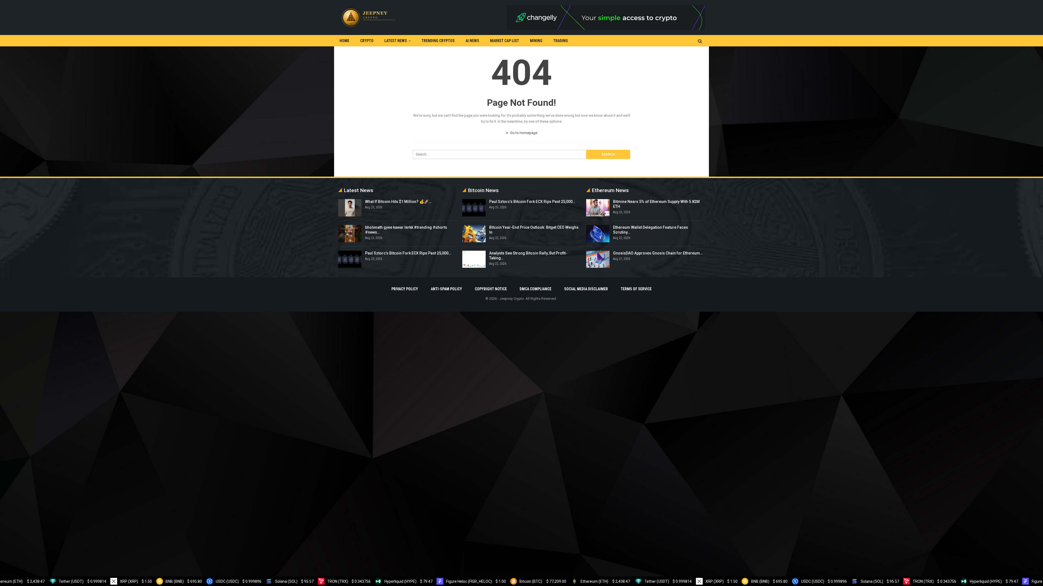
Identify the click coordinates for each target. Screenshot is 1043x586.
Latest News (395, 41)
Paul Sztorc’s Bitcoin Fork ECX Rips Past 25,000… (408, 253)
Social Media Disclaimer (586, 289)
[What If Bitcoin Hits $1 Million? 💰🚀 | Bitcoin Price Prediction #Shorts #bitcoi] (350, 207)
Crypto (366, 41)
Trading (560, 41)
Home (344, 41)
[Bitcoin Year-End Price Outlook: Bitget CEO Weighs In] (474, 233)
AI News (472, 41)
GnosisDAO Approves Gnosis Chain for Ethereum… (658, 253)
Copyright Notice (491, 289)
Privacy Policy (404, 289)
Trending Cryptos (438, 41)
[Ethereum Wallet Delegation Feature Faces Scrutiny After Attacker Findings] (598, 233)
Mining (536, 41)
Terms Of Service (636, 289)
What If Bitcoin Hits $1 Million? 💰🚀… (398, 201)
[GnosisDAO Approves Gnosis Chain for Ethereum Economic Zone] (598, 259)
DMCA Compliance (535, 289)
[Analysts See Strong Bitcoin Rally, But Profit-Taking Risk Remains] (474, 259)
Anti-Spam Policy (446, 289)
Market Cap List (504, 41)
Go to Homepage (523, 133)
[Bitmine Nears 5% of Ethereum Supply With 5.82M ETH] (598, 207)
